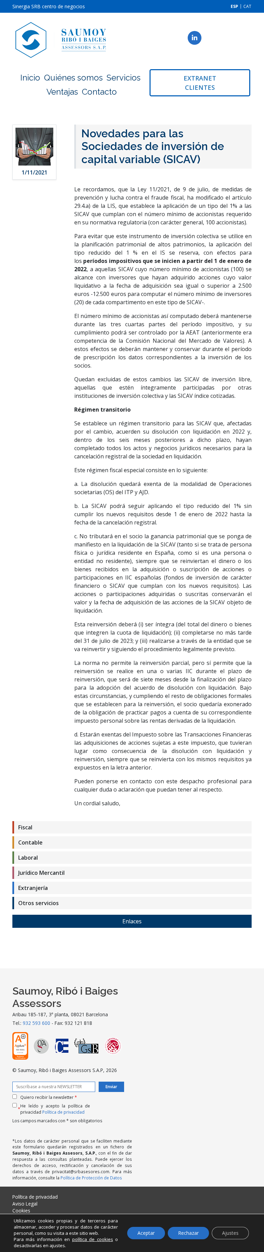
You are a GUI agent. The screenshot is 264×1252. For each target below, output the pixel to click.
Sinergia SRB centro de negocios (48, 6)
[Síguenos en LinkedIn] (194, 38)
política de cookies (92, 1239)
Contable (30, 842)
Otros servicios (38, 903)
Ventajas (62, 92)
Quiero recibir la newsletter (48, 1097)
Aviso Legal (24, 1203)
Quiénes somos (73, 78)
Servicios (124, 78)
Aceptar (146, 1233)
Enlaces (132, 921)
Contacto (99, 92)
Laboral (28, 857)
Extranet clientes (200, 83)
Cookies (21, 1210)
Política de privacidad (63, 1112)
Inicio (30, 78)
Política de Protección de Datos (91, 1177)
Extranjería (33, 888)
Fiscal (25, 827)
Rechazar (188, 1233)
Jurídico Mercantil (41, 873)
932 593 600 (36, 1023)
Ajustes (230, 1233)
